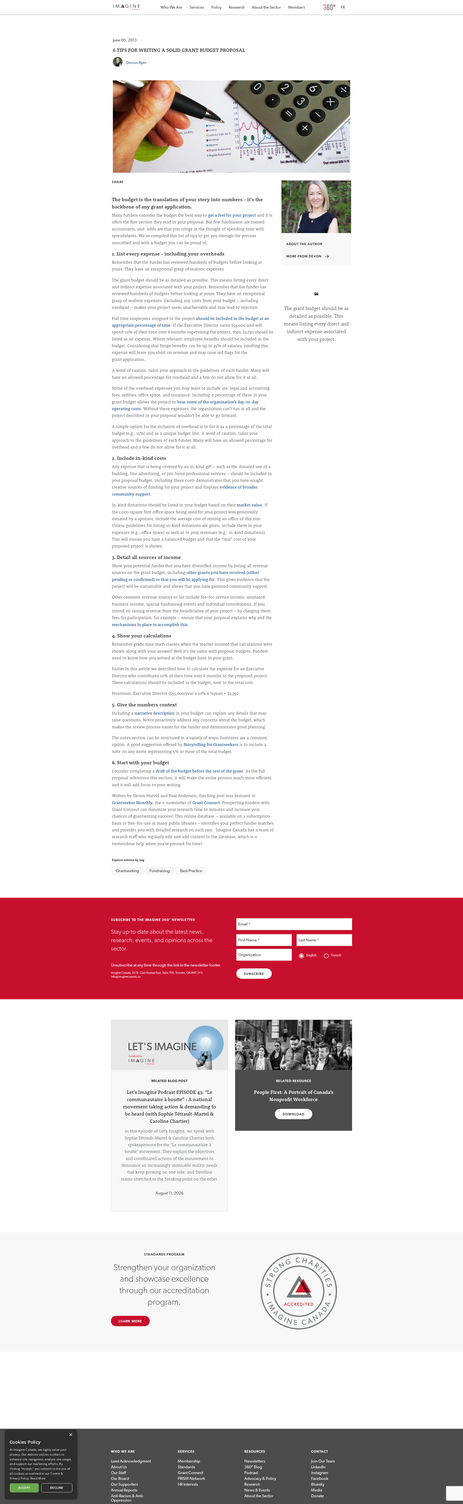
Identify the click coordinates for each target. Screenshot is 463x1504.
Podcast (251, 1473)
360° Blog (253, 1467)
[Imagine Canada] (126, 9)
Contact (319, 1451)
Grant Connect (206, 802)
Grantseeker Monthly (132, 802)
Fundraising (160, 871)
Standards (186, 1467)
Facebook (319, 1478)
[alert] (41, 1464)
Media (316, 1490)
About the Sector (266, 7)
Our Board (120, 1478)
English (311, 955)
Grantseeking (127, 871)
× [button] (70, 1435)
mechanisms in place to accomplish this (150, 624)
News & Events (257, 1490)
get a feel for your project (232, 215)
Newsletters (254, 1461)
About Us (119, 1467)
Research (237, 7)
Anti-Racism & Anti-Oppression (127, 1498)
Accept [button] (24, 1488)
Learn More (130, 1321)
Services (197, 7)
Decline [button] (56, 1488)
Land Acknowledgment (131, 1461)
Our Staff (118, 1473)
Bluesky (317, 1484)
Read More (38, 1478)
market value (249, 504)
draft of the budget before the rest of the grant (199, 770)
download (294, 1114)
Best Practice (191, 871)
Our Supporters (124, 1484)
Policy (216, 7)
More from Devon (308, 256)
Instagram (319, 1473)
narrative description (155, 713)
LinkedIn (318, 1467)
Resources (254, 1451)
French (336, 955)
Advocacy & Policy (260, 1478)
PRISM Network (191, 1478)
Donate (317, 1496)
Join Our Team (323, 1461)
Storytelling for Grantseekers (211, 744)
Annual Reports (124, 1490)
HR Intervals (188, 1484)
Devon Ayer (136, 63)
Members (296, 7)
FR (343, 7)
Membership (189, 1461)
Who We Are (171, 7)
